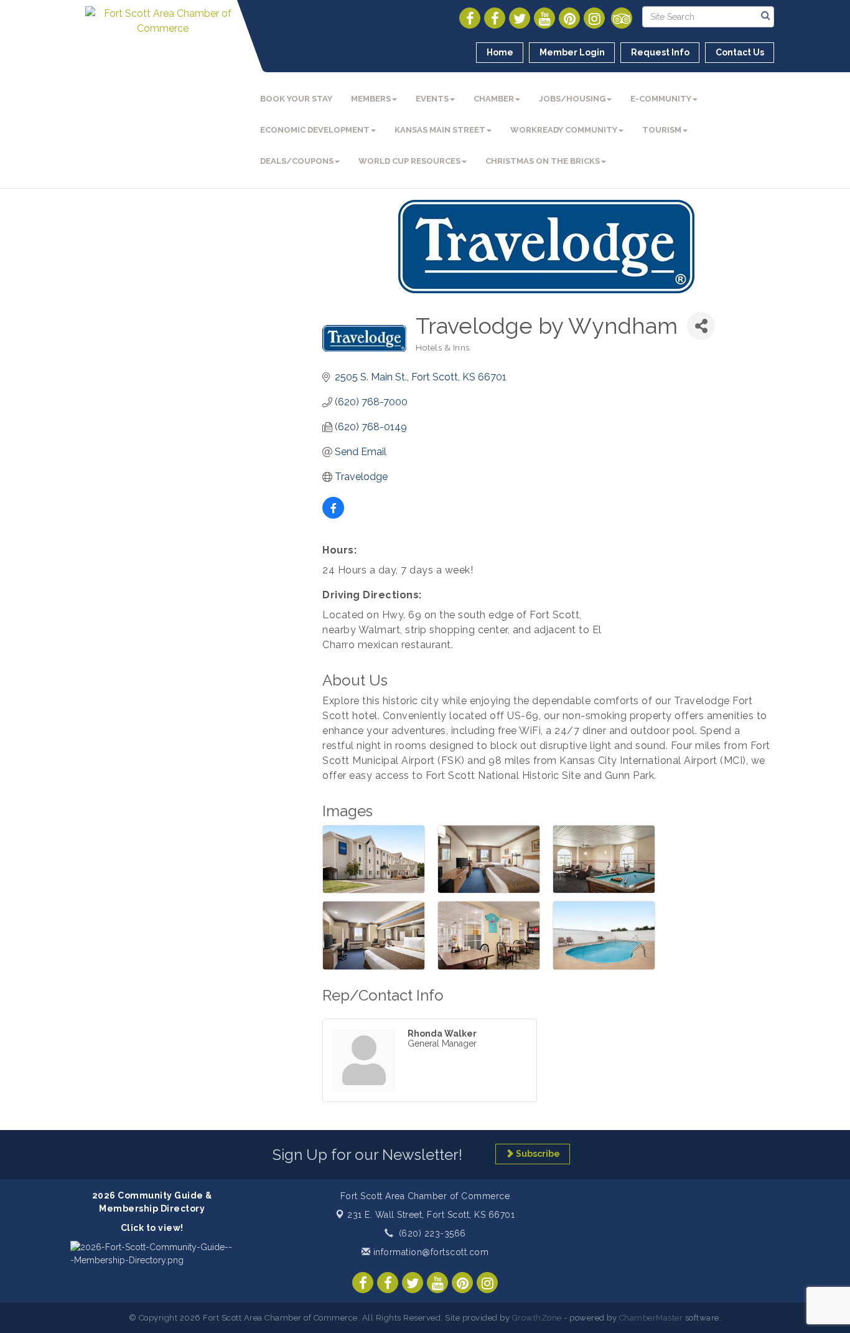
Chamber (494, 98)
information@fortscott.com (429, 1252)
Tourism (661, 129)
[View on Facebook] (333, 515)
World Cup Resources (409, 161)
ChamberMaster (651, 1317)
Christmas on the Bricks (542, 161)
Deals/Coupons (297, 161)
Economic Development (315, 129)
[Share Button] (701, 326)
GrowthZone (537, 1317)
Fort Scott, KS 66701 (431, 1215)
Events (432, 98)
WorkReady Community (563, 129)
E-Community (660, 98)
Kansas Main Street (440, 129)
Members (371, 98)
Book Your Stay (296, 98)
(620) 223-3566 (432, 1233)
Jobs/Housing (572, 98)
